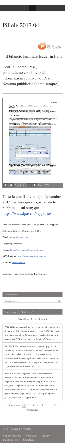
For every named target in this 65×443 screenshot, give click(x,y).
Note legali (31, 435)
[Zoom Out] (29, 185)
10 (55, 405)
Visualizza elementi (32, 319)
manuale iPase (18, 262)
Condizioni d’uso (12, 435)
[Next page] (11, 185)
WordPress (28, 428)
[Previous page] (5, 185)
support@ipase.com (19, 237)
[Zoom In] (34, 185)
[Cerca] (58, 301)
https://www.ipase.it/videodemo (32, 256)
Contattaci (28, 439)
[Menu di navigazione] (32, 8)
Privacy (46, 435)
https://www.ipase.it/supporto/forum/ (26, 249)
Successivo (32, 409)
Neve (5, 428)
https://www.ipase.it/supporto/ (26, 213)
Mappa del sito (10, 439)
